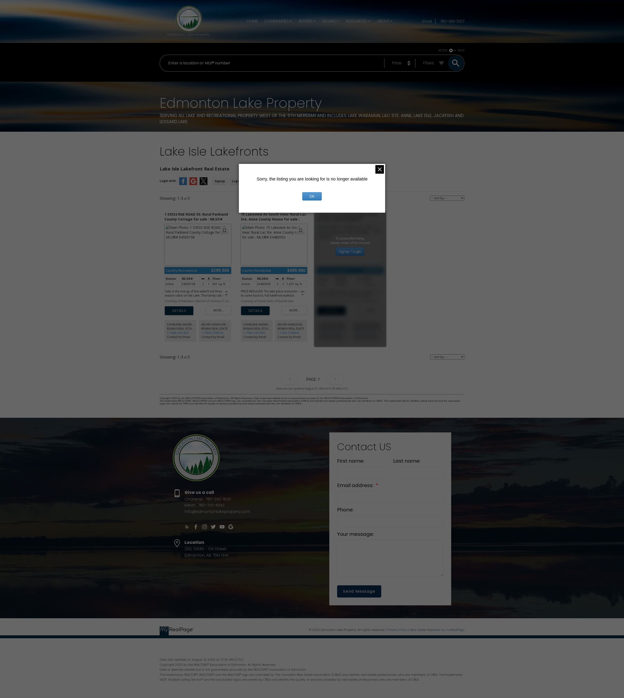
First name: (350, 461)
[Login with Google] (193, 184)
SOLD (461, 50)
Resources (356, 21)
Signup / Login (350, 251)
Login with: (168, 181)
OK (312, 196)
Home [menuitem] (252, 21)
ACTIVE (443, 50)
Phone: (345, 509)
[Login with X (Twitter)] (203, 184)
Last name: (406, 461)
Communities (276, 21)
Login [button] (236, 181)
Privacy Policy (398, 630)
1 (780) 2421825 (178, 333)
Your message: (355, 534)
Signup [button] (219, 181)
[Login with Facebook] (183, 184)
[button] (187, 526)
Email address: (356, 485)
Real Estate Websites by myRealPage (437, 630)
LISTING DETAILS (179, 310)
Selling (329, 21)
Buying (305, 21)
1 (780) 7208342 (212, 333)
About (383, 21)
